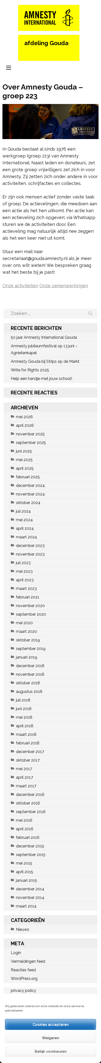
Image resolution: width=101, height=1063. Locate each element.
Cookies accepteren (51, 1024)
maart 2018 (26, 734)
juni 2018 (24, 708)
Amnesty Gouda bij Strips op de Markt (45, 361)
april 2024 (25, 528)
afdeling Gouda (46, 43)
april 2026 (25, 425)
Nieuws (22, 929)
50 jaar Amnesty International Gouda (44, 337)
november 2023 (30, 554)
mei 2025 (24, 459)
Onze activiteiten (20, 285)
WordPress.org (24, 978)
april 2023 (25, 580)
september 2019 (31, 648)
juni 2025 (24, 451)
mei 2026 (24, 417)
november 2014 (30, 897)
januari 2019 (26, 657)
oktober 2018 (28, 683)
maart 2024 (26, 537)
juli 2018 (23, 700)
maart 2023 (26, 588)
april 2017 (24, 777)
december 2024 (30, 485)
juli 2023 (23, 562)
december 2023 (30, 545)
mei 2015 (24, 863)
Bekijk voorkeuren (50, 1051)
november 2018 (30, 674)
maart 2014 (26, 906)
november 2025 (30, 434)
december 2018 (30, 665)
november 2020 (30, 605)
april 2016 (24, 829)
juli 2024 (23, 511)
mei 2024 (24, 520)
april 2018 (24, 726)
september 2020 (31, 614)
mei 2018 (24, 717)
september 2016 (31, 811)
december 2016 (30, 794)
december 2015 (30, 846)
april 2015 (24, 871)
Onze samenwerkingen (63, 285)
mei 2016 (24, 820)
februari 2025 (28, 477)
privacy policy (23, 990)
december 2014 (30, 889)
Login (16, 952)
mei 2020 (24, 623)
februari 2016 (27, 837)
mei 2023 (24, 571)
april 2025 (25, 468)
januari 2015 (26, 880)
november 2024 (30, 494)
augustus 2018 (29, 691)
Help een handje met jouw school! (41, 378)
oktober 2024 (28, 502)
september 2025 (31, 442)
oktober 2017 (28, 760)
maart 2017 (26, 786)
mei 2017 (24, 768)
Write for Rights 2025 (30, 370)
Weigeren (50, 1038)
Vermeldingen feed (28, 961)
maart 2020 (26, 631)
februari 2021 (27, 597)
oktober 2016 (28, 803)
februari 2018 (27, 743)
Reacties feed (23, 970)
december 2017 (30, 751)
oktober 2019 (28, 640)
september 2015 (30, 854)
